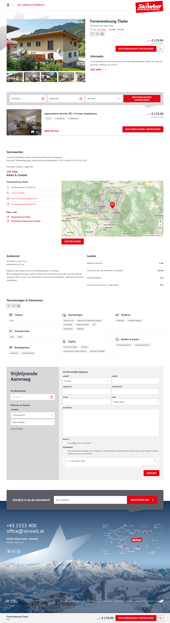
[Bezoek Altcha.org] (155, 461)
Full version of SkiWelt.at (31, 5)
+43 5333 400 (21, 525)
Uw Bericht (67, 408)
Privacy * (66, 439)
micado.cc (159, 235)
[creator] (12, 601)
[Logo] (149, 7)
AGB (99, 601)
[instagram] (19, 551)
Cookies (130, 601)
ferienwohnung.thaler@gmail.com (24, 198)
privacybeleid (85, 443)
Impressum (106, 601)
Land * (114, 397)
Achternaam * (117, 387)
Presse (138, 601)
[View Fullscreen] (160, 230)
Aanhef (114, 376)
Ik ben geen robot (77, 461)
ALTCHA (153, 466)
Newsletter (148, 601)
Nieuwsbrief (68, 447)
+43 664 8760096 (18, 193)
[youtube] (14, 551)
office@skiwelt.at (25, 531)
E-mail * (66, 397)
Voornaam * (67, 387)
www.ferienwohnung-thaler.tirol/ (23, 204)
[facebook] (9, 551)
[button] (112, 205)
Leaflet (146, 235)
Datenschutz (119, 601)
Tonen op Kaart (101, 29)
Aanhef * (66, 376)
